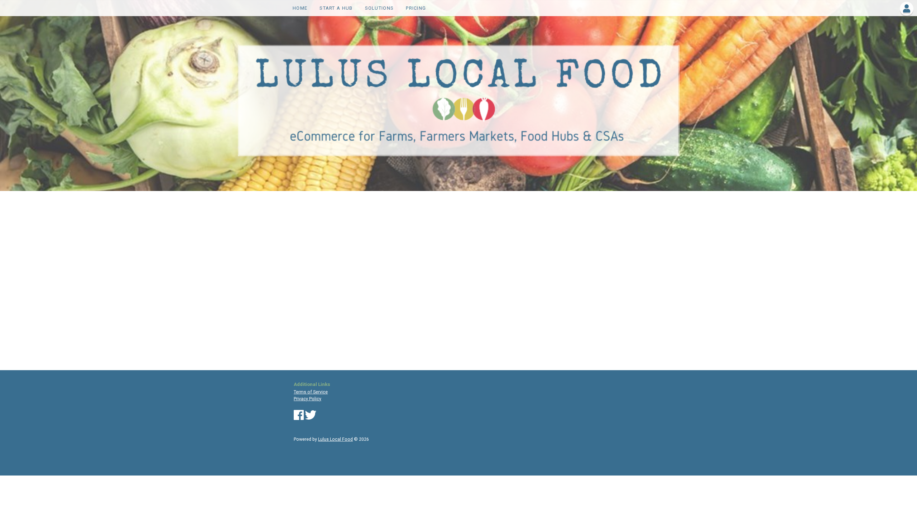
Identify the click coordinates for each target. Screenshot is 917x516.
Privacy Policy (307, 398)
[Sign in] (906, 10)
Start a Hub (336, 8)
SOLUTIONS (379, 8)
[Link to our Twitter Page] (310, 417)
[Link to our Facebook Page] (299, 417)
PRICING (416, 8)
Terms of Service (311, 392)
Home (300, 8)
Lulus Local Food (335, 439)
